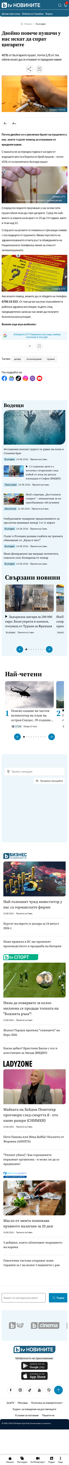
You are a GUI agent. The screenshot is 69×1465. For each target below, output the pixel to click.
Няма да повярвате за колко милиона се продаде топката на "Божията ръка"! (31, 1008)
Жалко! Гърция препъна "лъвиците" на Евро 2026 (31, 1032)
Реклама (23, 1402)
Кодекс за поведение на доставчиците (34, 1409)
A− (5, 123)
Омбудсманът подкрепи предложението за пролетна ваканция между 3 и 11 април (31, 520)
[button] (19, 649)
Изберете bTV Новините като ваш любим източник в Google (37, 335)
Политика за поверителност (47, 1402)
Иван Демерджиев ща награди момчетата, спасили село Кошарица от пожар (31, 555)
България (41, 24)
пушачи (51, 359)
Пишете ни (48, 1415)
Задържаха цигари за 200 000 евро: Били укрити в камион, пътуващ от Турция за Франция (28, 621)
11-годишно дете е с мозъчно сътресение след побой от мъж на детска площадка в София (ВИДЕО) (43, 472)
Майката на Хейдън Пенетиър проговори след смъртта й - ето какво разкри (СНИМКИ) (30, 1115)
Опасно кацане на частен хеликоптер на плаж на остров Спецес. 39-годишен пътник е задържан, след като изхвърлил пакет (32, 715)
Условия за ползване (27, 1415)
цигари (17, 359)
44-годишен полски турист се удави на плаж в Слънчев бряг (34, 451)
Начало (28, 24)
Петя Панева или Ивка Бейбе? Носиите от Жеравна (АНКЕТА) (33, 1139)
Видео (49, 13)
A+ (14, 123)
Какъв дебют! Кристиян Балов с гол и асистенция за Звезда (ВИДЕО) (30, 1050)
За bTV (10, 1402)
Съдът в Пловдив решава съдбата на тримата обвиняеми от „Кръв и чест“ (33, 538)
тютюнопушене (34, 359)
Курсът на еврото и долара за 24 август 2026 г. (31, 925)
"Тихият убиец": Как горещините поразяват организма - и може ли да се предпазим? (31, 1159)
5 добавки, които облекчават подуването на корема (32, 1244)
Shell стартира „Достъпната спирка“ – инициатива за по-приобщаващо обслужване (44, 498)
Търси (60, 1297)
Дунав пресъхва (11, 13)
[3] (65, 6)
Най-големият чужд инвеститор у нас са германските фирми (32, 904)
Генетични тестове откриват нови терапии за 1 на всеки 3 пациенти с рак (31, 1262)
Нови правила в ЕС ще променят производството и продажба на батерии (32, 943)
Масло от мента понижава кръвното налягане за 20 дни (28, 1223)
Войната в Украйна (32, 13)
